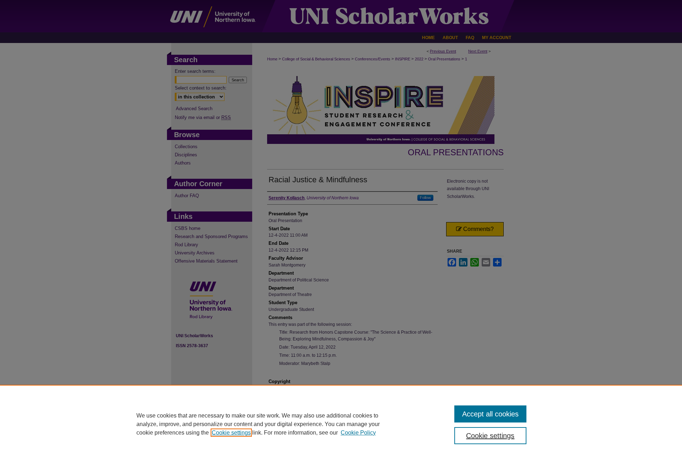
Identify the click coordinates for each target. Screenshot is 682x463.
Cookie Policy (358, 433)
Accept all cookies (490, 414)
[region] (341, 424)
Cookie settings (231, 433)
